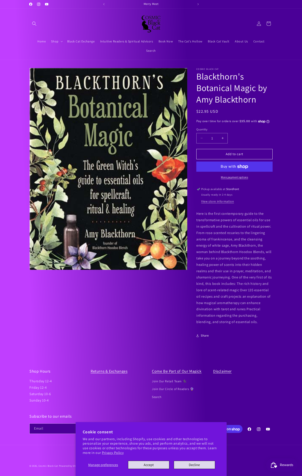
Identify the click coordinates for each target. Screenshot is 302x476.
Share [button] (205, 335)
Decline (194, 465)
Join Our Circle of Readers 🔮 (173, 389)
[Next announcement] (198, 4)
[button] (34, 24)
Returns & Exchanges (109, 371)
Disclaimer (222, 371)
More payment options (234, 177)
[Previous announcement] (104, 4)
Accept (149, 465)
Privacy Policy (113, 452)
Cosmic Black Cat (48, 465)
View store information (217, 201)
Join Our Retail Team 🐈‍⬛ (169, 381)
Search (157, 397)
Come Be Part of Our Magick (177, 371)
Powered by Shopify (70, 465)
